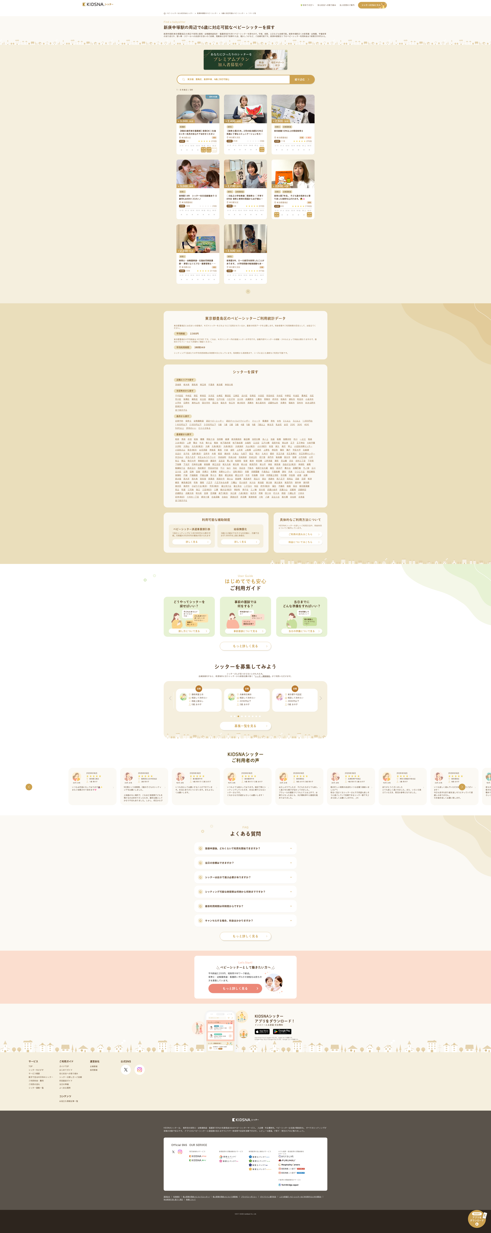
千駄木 (251, 468)
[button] (231, 716)
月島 (290, 472)
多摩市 (283, 403)
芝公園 (284, 461)
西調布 (271, 479)
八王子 (209, 482)
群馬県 (195, 385)
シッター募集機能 (262, 676)
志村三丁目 (300, 461)
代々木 (276, 493)
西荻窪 (203, 479)
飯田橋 (247, 439)
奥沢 (284, 446)
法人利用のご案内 (347, 5)
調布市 (292, 399)
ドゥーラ (256, 421)
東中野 (306, 482)
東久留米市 (261, 403)
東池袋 (261, 482)
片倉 (226, 450)
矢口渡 (233, 493)
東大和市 (241, 403)
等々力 (213, 475)
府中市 (275, 399)
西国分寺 (221, 479)
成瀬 (306, 475)
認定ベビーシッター (215, 421)
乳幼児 (279, 425)
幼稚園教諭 (199, 421)
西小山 (230, 479)
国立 (251, 454)
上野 (189, 443)
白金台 (225, 497)
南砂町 (237, 490)
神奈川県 (229, 385)
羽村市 (300, 403)
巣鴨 (309, 464)
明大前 (199, 493)
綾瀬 (227, 439)
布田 (256, 486)
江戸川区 (221, 399)
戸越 (185, 475)
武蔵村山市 (273, 403)
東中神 (298, 482)
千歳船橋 (276, 472)
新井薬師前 (236, 439)
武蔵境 (293, 490)
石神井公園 (197, 464)
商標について (191, 1199)
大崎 (207, 446)
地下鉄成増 (238, 443)
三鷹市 (259, 399)
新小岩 (244, 464)
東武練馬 (311, 472)
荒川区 (178, 399)
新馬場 (277, 464)
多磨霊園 (255, 472)
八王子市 (231, 399)
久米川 (265, 454)
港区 (196, 396)
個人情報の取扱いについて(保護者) (225, 1196)
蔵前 (272, 454)
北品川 (178, 454)
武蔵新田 (302, 490)
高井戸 (279, 468)
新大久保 (227, 464)
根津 (310, 479)
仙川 (229, 468)
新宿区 (203, 396)
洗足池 (242, 468)
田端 (198, 472)
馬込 (177, 490)
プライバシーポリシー (249, 1196)
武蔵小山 (284, 490)
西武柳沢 (202, 468)
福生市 (224, 403)
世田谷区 (270, 396)
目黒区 (253, 396)
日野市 (186, 403)
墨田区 (228, 396)
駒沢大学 (192, 461)
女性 (279, 421)
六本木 (301, 493)
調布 (284, 472)
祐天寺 (253, 493)
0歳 (220, 425)
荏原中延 (276, 443)
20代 (292, 425)
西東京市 (179, 406)
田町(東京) (238, 472)
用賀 (261, 493)
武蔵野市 (250, 399)
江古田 (256, 443)
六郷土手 (292, 493)
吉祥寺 (207, 454)
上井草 (240, 450)
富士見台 (238, 486)
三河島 (191, 490)
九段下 (244, 454)
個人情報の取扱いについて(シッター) (196, 1196)
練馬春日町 (186, 482)
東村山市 (196, 403)
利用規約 (176, 1196)
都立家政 (229, 475)
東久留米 (278, 482)
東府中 (186, 486)
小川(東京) (262, 446)
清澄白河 (234, 497)
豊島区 (305, 396)
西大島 (195, 479)
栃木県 (186, 385)
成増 (299, 475)
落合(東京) (192, 450)
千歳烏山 (265, 472)
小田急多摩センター (303, 446)
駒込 (183, 461)
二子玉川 (248, 486)
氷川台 (252, 482)
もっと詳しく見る (245, 936)
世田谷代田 (213, 468)
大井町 (178, 446)
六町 (261, 497)
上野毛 (267, 450)
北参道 (301, 497)
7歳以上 (261, 425)
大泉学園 (311, 443)
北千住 (186, 454)
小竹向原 (303, 457)
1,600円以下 (181, 425)
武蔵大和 (190, 493)
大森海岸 (239, 446)
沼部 (303, 479)
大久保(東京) (197, 446)
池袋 (273, 439)
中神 (262, 475)
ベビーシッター (241, 34)
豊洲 (221, 475)
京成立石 (253, 457)
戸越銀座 (194, 475)
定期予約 (179, 421)
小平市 (178, 403)
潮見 (277, 461)
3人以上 (296, 421)
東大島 (269, 482)
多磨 (247, 472)
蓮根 (202, 482)
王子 (292, 443)
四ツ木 (268, 493)
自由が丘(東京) (289, 464)
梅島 (216, 443)
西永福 (178, 479)
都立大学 (239, 475)
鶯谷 (195, 443)
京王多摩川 (292, 454)
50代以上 (179, 428)
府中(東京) (265, 486)
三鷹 (216, 490)
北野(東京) (196, 454)
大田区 (261, 396)
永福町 (248, 443)
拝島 (196, 482)
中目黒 (292, 475)
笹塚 (245, 461)
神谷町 (275, 450)
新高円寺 (253, 464)
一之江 (303, 439)
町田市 (300, 399)
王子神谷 (301, 443)
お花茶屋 (203, 450)
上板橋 (248, 450)
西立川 (257, 479)
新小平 (263, 464)
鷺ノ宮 (230, 461)
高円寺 (271, 457)
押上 (290, 446)
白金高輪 (215, 497)
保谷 (295, 486)
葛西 (220, 450)
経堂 (220, 454)
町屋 (183, 490)
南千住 (245, 490)
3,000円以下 (210, 425)
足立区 (203, 399)
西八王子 (281, 479)
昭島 (196, 439)
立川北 (178, 472)
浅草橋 (220, 439)
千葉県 (211, 385)
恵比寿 (285, 443)
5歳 (248, 425)
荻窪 (271, 446)
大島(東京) (216, 446)
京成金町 (222, 457)
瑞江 (198, 490)
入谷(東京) (180, 443)
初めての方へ (308, 5)
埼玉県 (203, 385)
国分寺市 (206, 403)
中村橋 (284, 475)
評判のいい (191, 428)
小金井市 (309, 399)
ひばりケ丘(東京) (199, 486)
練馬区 (195, 399)
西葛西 (211, 479)
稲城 (310, 439)
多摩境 (214, 472)
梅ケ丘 (209, 443)
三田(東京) (207, 490)
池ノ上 (265, 439)
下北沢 (186, 464)
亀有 (282, 450)
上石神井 (257, 450)
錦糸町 (227, 454)
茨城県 (178, 385)
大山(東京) (250, 446)
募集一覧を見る (245, 725)
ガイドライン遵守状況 (268, 1196)
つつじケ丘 (300, 472)
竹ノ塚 (306, 468)
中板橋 (255, 475)
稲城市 (292, 403)
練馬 (177, 482)
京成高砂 (243, 457)
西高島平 (247, 479)
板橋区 (186, 399)
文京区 (211, 396)
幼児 (286, 425)
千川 (222, 468)
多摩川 (205, 472)
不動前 (281, 486)
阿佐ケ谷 (211, 439)
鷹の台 (288, 468)
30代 (299, 425)
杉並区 (296, 396)
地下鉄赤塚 (225, 443)
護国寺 (213, 461)
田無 (192, 472)
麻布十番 (205, 497)
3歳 (236, 425)
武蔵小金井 (272, 490)
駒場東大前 (203, 461)
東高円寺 (289, 482)
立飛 (185, 472)
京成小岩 (232, 457)
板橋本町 (287, 439)
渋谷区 (280, 396)
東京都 (220, 385)
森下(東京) (223, 493)
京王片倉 (280, 454)
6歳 (253, 425)
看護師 (265, 421)
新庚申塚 (253, 497)
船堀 (289, 486)
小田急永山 (180, 450)
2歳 (231, 425)
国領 (294, 457)
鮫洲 (252, 461)
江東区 (236, 396)
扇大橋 (285, 497)
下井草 (311, 461)
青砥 (183, 439)
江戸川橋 (265, 443)
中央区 (189, 396)
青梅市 (267, 399)
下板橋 (178, 464)
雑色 (272, 468)
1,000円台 (308, 421)
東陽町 (178, 475)
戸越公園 (204, 475)
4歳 (242, 425)
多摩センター (225, 472)
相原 (177, 439)
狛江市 (232, 403)
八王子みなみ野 (222, 482)
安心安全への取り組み (326, 5)
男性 (273, 421)
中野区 (288, 396)
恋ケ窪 (262, 457)
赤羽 (190, 439)
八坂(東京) (243, 493)
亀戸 (288, 450)
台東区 (220, 396)
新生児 (270, 425)
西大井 (186, 479)
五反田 (222, 461)
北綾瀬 (306, 450)
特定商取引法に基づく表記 (173, 1199)
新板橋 (207, 464)
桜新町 (238, 461)
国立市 (215, 403)
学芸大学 (297, 450)
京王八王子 (191, 457)
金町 (232, 450)
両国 (284, 493)
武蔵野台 (179, 493)
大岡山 (186, 446)
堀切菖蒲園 (304, 486)
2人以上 (287, 421)
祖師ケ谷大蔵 (262, 468)
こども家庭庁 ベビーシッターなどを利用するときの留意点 (300, 1196)
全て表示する (181, 410)
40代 (306, 425)
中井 (247, 475)
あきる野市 (310, 403)
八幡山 (234, 482)
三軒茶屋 (268, 461)
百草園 (213, 493)
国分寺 (287, 457)
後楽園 (279, 457)
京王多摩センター (307, 454)
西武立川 (191, 468)
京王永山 (179, 457)
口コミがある (204, 428)
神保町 (301, 464)
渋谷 (291, 461)
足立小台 (276, 497)
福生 (274, 486)
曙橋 (202, 439)
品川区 (245, 396)
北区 (312, 396)
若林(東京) (180, 497)
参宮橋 (259, 461)
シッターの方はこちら (371, 5)
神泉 (270, 464)
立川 (313, 468)
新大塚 (236, 464)
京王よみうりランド (207, 457)
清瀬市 (251, 403)
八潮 (267, 497)
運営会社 (167, 1196)
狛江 (177, 461)
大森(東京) (228, 446)
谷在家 (293, 497)
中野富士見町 (272, 475)
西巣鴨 (238, 479)
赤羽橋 (243, 497)
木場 (214, 454)
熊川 (257, 454)
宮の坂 (262, 490)
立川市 (240, 399)
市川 (295, 439)
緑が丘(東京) (226, 490)
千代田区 (179, 396)
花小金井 (243, 482)
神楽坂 (213, 450)
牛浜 (201, 443)
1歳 (225, 425)
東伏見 (178, 486)
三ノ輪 (254, 490)
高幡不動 (297, 468)
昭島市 (284, 399)
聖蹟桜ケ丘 (180, 468)
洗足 (235, 468)
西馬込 (290, 479)
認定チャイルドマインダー (238, 421)
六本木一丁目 (193, 497)
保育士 (189, 421)
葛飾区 (211, 399)
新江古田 (216, 464)
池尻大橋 (256, 439)
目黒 (206, 493)
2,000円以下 (195, 425)
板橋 (279, 439)
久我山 (236, 454)
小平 (311, 457)
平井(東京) (214, 486)
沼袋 (297, 479)
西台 (264, 479)
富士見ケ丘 (226, 486)
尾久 (277, 446)
